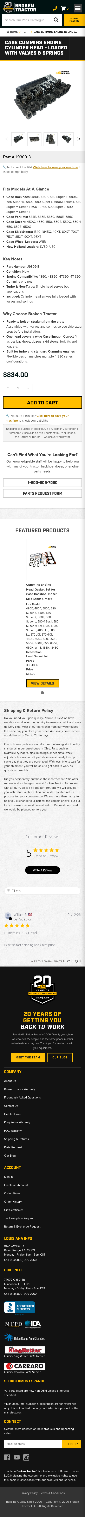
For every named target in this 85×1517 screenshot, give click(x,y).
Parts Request (13, 1147)
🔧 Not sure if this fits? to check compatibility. (41, 169)
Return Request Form (58, 805)
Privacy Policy (29, 1493)
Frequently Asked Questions (22, 1097)
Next (79, 140)
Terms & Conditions (52, 1493)
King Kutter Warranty (17, 1122)
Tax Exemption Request (19, 1218)
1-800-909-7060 (43, 482)
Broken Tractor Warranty (19, 1089)
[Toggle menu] (78, 8)
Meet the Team (28, 1057)
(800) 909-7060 (27, 1260)
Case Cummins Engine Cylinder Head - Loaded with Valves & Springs (56, 32)
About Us (10, 1081)
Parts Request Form (42, 493)
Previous (6, 140)
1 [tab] (42, 692)
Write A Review (42, 870)
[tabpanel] (42, 613)
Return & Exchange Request (22, 1226)
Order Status (12, 1193)
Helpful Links (12, 1114)
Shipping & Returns (16, 1139)
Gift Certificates (14, 1210)
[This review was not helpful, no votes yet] (76, 961)
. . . (25, 32)
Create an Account (16, 1185)
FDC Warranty (13, 1131)
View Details (42, 683)
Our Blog (60, 1057)
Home (13, 32)
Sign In (8, 1177)
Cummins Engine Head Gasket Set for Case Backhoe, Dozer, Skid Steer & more (42, 591)
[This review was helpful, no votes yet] (68, 961)
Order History (13, 1202)
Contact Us (11, 1106)
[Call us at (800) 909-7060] (55, 8)
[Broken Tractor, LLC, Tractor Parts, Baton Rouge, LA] (19, 1308)
